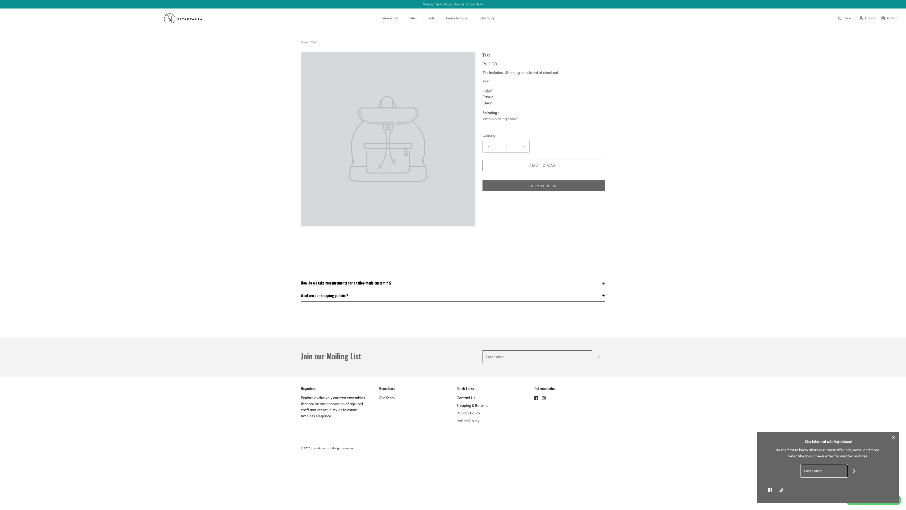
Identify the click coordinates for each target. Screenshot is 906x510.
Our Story (487, 18)
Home (304, 42)
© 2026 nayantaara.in (315, 448)
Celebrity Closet (457, 18)
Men (413, 18)
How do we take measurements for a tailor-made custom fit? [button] (346, 283)
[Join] (598, 356)
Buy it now (544, 185)
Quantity (488, 136)
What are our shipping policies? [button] (324, 295)
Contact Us (466, 397)
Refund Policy (468, 420)
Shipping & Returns (472, 405)
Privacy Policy (468, 413)
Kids (431, 18)
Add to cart (544, 165)
